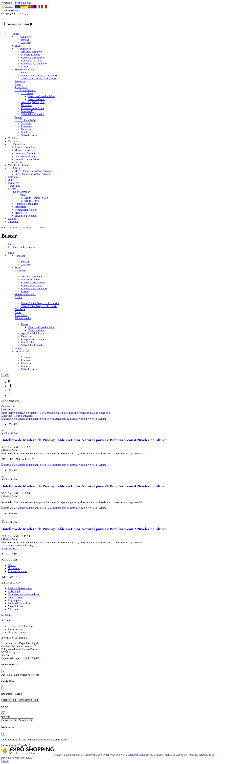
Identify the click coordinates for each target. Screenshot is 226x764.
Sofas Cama (21, 87)
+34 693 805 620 (22, 2)
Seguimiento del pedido (20, 626)
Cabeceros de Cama (31, 60)
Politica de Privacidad (19, 603)
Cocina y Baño (25, 120)
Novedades (14, 568)
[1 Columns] (10, 395)
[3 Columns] (10, 386)
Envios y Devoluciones (20, 588)
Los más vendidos (17, 571)
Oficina (21, 72)
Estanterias (26, 105)
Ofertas (12, 565)
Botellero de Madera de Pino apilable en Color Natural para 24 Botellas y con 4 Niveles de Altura (83, 486)
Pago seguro (14, 600)
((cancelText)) (9, 700)
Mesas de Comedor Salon (41, 96)
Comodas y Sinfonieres (33, 57)
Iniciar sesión (15, 629)
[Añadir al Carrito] (2, 430)
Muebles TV (27, 111)
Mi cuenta (13, 609)
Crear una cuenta (17, 632)
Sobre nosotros (15, 597)
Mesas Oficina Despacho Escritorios (40, 75)
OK (5, 375)
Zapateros (26, 42)
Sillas (17, 45)
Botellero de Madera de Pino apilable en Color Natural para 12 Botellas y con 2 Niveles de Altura (83, 529)
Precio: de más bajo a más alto (62, 412)
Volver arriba (9, 548)
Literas (24, 66)
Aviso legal (14, 591)
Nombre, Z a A (38, 412)
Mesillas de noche (30, 54)
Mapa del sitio (15, 606)
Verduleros (26, 123)
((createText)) (25, 720)
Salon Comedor (25, 90)
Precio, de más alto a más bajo (94, 412)
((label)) (5, 716)
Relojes (18, 117)
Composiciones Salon (32, 108)
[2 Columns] (10, 390)
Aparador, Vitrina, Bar (33, 102)
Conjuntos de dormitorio (34, 63)
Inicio (13, 33)
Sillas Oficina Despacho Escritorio (39, 78)
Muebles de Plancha (25, 69)
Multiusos (26, 132)
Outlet (18, 84)
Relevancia (9, 409)
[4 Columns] (10, 382)
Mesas (27, 93)
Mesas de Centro (36, 99)
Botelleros (20, 81)
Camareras (26, 126)
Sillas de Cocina (29, 135)
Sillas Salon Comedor (32, 114)
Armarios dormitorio (32, 51)
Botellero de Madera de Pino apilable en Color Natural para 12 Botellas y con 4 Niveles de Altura (83, 440)
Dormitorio (23, 48)
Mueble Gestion (9, 433)
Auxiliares (23, 36)
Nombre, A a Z (22, 412)
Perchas (25, 39)
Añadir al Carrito (10, 450)
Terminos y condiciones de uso (24, 594)
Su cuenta (6, 614)
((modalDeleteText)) (28, 700)
